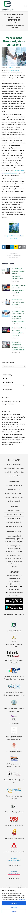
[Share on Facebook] (4, 247)
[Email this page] (24, 247)
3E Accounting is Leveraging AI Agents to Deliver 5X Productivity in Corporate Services (18, 273)
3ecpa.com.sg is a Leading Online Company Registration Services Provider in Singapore (14, 538)
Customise (14, 907)
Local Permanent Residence (14, 493)
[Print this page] (20, 247)
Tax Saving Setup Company (14, 526)
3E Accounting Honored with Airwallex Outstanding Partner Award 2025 (19, 289)
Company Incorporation (14, 464)
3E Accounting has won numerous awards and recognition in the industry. (14, 548)
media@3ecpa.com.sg (13, 401)
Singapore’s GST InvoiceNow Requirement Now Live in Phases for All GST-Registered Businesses (13, 417)
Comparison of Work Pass (14, 485)
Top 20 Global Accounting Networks (14, 797)
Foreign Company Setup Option (14, 468)
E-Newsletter (9, 382)
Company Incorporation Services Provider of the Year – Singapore (14, 677)
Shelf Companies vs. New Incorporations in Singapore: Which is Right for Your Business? (13, 424)
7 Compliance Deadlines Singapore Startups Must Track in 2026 (13, 431)
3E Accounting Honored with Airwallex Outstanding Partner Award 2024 (19, 331)
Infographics (9, 389)
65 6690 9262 (9, 404)
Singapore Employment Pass (14, 497)
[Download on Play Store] (14, 607)
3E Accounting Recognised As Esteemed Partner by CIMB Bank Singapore (18, 345)
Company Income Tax (14, 514)
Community (7, 375)
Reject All (14, 911)
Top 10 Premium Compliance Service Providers (14, 661)
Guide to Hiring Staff (14, 501)
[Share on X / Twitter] (8, 247)
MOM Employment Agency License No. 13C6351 (14, 765)
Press (6, 386)
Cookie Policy (22, 899)
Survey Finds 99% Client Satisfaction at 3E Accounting (18, 302)
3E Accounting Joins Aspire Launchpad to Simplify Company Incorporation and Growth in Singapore (18, 316)
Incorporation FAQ (14, 476)
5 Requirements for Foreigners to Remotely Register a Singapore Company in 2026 (12, 442)
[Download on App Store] (14, 601)
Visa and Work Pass (14, 489)
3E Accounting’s (14, 70)
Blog (6, 378)
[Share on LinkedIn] (12, 247)
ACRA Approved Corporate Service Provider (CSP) (14, 738)
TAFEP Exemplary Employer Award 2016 (14, 645)
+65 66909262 (15, 581)
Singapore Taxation (14, 510)
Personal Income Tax (14, 518)
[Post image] (6, 271)
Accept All (14, 903)
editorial (10, 68)
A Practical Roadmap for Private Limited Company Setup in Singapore (13, 436)
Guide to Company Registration (14, 472)
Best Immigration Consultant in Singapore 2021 (14, 710)
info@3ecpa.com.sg (14, 584)
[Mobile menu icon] (25, 6)
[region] (14, 901)
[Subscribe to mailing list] (16, 247)
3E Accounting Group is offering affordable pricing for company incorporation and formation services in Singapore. (14, 561)
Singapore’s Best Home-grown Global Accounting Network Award (14, 694)
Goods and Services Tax (14, 522)
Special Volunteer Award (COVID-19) (14, 781)
